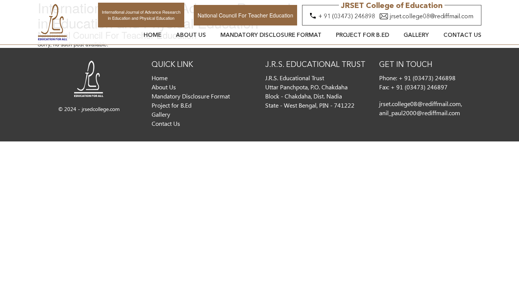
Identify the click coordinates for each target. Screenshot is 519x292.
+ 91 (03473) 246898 (346, 17)
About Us (191, 35)
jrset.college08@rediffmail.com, (420, 104)
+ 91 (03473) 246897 (419, 87)
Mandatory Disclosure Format (270, 35)
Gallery (416, 35)
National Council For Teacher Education (245, 15)
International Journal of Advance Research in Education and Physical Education (141, 15)
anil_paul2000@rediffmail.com (419, 113)
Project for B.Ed (362, 35)
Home (152, 35)
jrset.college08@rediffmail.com (431, 17)
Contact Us (462, 35)
